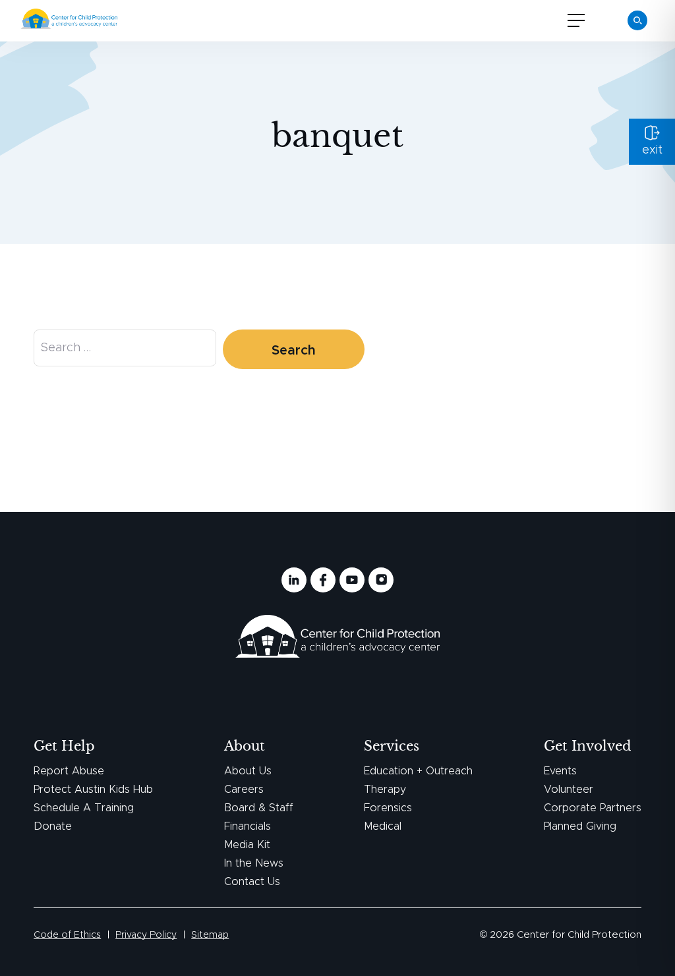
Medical (382, 826)
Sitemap (210, 935)
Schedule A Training (84, 808)
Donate (53, 826)
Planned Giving (580, 826)
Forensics (388, 808)
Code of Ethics (67, 935)
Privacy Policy (146, 935)
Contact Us (252, 881)
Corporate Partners (592, 808)
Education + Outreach (418, 771)
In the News (253, 863)
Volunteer (568, 789)
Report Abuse (69, 771)
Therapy (385, 789)
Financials (247, 826)
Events (560, 771)
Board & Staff (258, 808)
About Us (248, 771)
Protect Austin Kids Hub (93, 789)
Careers (244, 789)
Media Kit (247, 845)
